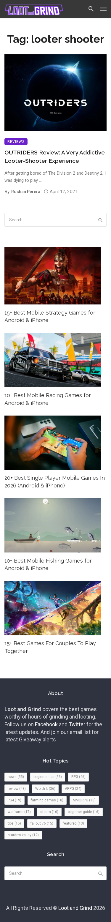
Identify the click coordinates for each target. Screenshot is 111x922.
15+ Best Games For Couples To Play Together (50, 647)
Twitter (77, 724)
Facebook (46, 724)
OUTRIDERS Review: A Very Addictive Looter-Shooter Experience (54, 156)
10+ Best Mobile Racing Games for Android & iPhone (47, 399)
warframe (19, 812)
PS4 (14, 800)
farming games (47, 800)
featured (73, 823)
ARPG (73, 789)
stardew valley (23, 835)
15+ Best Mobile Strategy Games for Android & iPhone (49, 316)
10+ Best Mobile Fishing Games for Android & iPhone (48, 564)
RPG (78, 777)
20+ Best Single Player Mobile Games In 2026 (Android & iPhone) (54, 482)
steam (49, 812)
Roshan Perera (25, 191)
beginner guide (83, 812)
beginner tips (47, 777)
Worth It (45, 789)
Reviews (16, 142)
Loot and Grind (75, 908)
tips (14, 823)
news (16, 777)
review (17, 789)
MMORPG (84, 800)
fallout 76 (41, 823)
